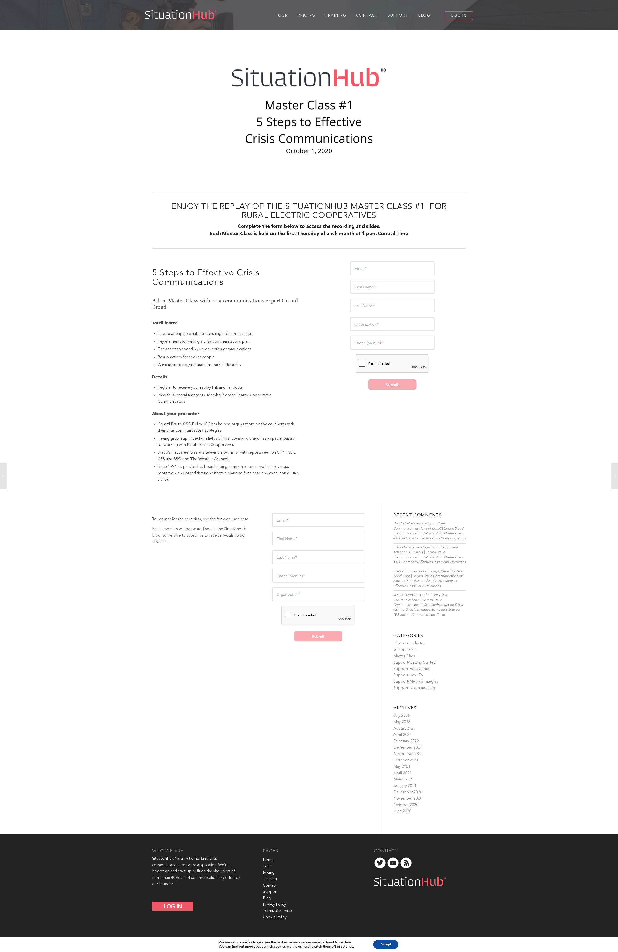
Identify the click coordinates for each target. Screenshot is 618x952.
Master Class (404, 656)
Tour (267, 866)
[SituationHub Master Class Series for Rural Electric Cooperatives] (3, 476)
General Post (404, 650)
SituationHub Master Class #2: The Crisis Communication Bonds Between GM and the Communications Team (428, 609)
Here (347, 942)
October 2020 (405, 805)
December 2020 (407, 792)
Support (270, 892)
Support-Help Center (412, 669)
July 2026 (401, 716)
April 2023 (402, 735)
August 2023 (404, 728)
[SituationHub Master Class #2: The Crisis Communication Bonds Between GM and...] (614, 476)
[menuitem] (281, 15)
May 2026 (401, 722)
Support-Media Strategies (415, 682)
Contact (269, 886)
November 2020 (407, 799)
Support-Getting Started (414, 663)
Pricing (268, 873)
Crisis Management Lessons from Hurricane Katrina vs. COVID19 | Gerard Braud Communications (425, 552)
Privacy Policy (274, 905)
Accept (385, 944)
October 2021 (405, 760)
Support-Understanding (414, 688)
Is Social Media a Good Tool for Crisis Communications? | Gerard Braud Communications (420, 600)
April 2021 (402, 773)
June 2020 (402, 811)
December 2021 (407, 748)
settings (347, 947)
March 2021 (403, 779)
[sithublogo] (179, 15)
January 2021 (404, 786)
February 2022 (406, 741)
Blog (267, 898)
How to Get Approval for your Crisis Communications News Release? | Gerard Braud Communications (428, 528)
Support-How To (408, 675)
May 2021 (401, 767)
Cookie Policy (275, 917)
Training (270, 879)
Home (268, 860)
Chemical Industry (408, 643)
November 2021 (407, 754)
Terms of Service (277, 911)
